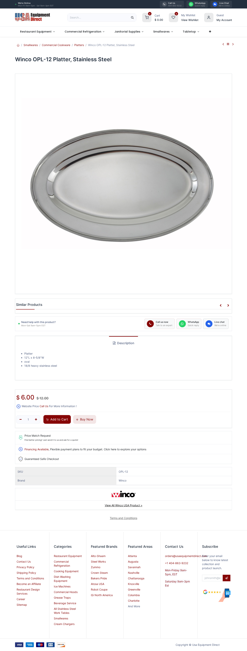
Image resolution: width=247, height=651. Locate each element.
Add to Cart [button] (58, 419)
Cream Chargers (64, 624)
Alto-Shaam (98, 556)
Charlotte (134, 600)
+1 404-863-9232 (176, 563)
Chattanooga (136, 578)
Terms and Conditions (30, 578)
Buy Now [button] (86, 419)
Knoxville (133, 584)
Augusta (133, 561)
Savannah (134, 567)
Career (21, 599)
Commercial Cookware (56, 45)
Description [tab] (125, 343)
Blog (19, 556)
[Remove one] (20, 419)
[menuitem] (37, 32)
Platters (79, 45)
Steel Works (98, 561)
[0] (146, 17)
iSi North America (102, 595)
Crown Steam (99, 572)
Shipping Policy (26, 572)
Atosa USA (97, 584)
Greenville (134, 589)
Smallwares (31, 45)
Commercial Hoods (66, 592)
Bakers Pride (99, 578)
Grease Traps (62, 597)
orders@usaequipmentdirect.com (186, 556)
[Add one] (36, 419)
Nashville (133, 572)
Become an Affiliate (29, 584)
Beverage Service (65, 603)
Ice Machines (62, 586)
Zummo (95, 567)
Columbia (134, 595)
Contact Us (24, 561)
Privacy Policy (25, 567)
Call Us (44, 406)
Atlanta (132, 556)
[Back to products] (228, 44)
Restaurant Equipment (68, 556)
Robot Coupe (99, 589)
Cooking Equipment (66, 571)
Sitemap (22, 604)
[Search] (132, 17)
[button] (220, 305)
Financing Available (37, 449)
